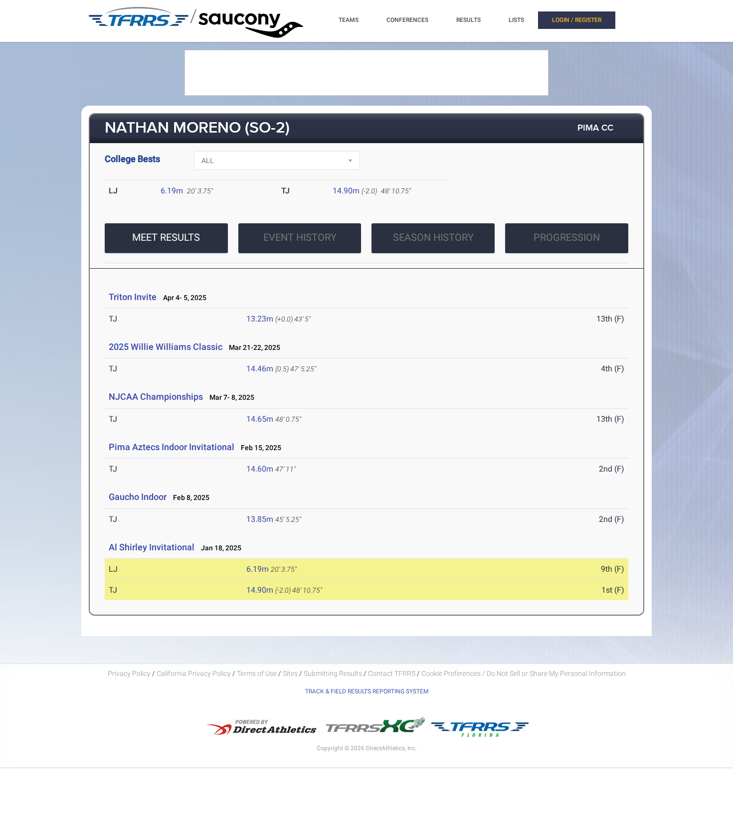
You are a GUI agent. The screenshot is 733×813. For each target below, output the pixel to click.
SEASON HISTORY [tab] (433, 237)
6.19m (172, 190)
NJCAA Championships (156, 396)
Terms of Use (257, 673)
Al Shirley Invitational (151, 547)
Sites (290, 673)
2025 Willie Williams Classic (165, 346)
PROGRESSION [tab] (567, 237)
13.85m (259, 519)
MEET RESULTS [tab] (166, 237)
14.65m (259, 419)
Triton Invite (133, 297)
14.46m (259, 368)
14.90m (346, 190)
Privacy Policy (129, 673)
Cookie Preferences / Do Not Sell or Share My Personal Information (523, 673)
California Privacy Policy (194, 673)
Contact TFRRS (392, 673)
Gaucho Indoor (138, 496)
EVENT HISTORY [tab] (300, 237)
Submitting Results (333, 673)
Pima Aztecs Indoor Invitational (171, 447)
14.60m (259, 469)
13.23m (259, 319)
